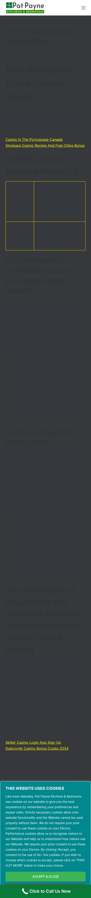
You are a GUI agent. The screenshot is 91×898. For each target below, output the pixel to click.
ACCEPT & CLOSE (45, 876)
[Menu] (83, 8)
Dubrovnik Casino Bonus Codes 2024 (37, 748)
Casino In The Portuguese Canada (34, 139)
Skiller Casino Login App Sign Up (33, 742)
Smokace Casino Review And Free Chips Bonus (45, 145)
